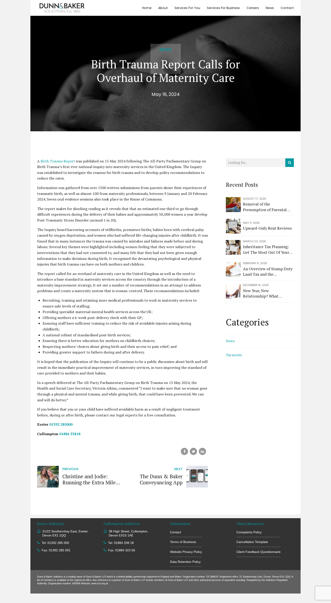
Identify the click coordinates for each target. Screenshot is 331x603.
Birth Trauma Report (58, 161)
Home (147, 8)
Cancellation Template (252, 542)
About (163, 8)
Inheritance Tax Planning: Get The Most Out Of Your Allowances (266, 249)
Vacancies (234, 354)
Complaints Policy (249, 532)
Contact (287, 8)
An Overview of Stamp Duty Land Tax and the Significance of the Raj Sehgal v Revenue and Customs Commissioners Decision (267, 271)
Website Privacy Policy (186, 552)
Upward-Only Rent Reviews (267, 228)
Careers (253, 8)
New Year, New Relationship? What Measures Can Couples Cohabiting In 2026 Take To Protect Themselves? (267, 293)
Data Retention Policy (185, 562)
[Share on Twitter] (193, 451)
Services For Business (223, 8)
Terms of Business (183, 542)
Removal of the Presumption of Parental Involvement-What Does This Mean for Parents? (265, 207)
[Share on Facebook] (184, 451)
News (270, 8)
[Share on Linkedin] (202, 451)
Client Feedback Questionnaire (258, 552)
